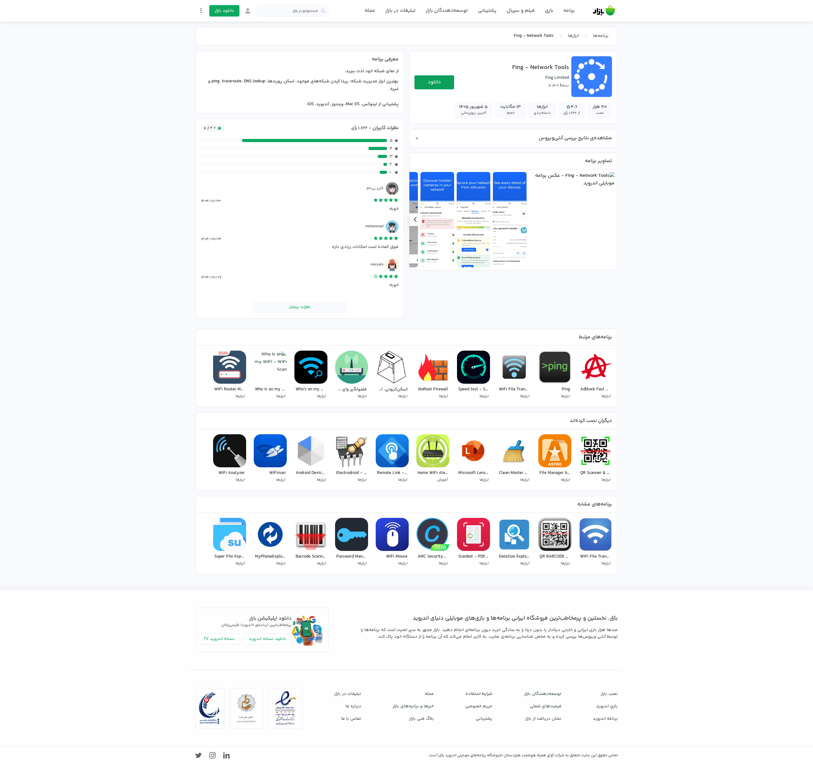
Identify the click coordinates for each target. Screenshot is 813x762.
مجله (370, 11)
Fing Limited (557, 77)
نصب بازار (609, 693)
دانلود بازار (224, 10)
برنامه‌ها (600, 35)
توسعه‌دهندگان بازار (447, 11)
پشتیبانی (487, 11)
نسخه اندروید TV (219, 638)
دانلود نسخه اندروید (267, 638)
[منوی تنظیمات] (201, 10)
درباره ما (353, 706)
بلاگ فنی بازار (421, 718)
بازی (549, 11)
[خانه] (604, 10)
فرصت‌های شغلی (545, 706)
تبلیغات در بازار (400, 11)
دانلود (434, 82)
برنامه (569, 11)
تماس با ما (351, 718)
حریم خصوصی (478, 706)
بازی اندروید (607, 706)
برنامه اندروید (605, 718)
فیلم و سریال (521, 11)
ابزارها (573, 35)
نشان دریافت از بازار (543, 718)
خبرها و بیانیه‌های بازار (413, 706)
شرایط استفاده (479, 693)
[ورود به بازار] (247, 11)
